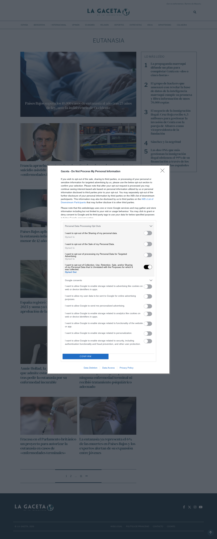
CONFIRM (86, 356)
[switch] (148, 233)
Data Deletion (90, 367)
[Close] (163, 172)
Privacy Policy (126, 367)
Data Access (108, 367)
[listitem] (108, 226)
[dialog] (108, 269)
